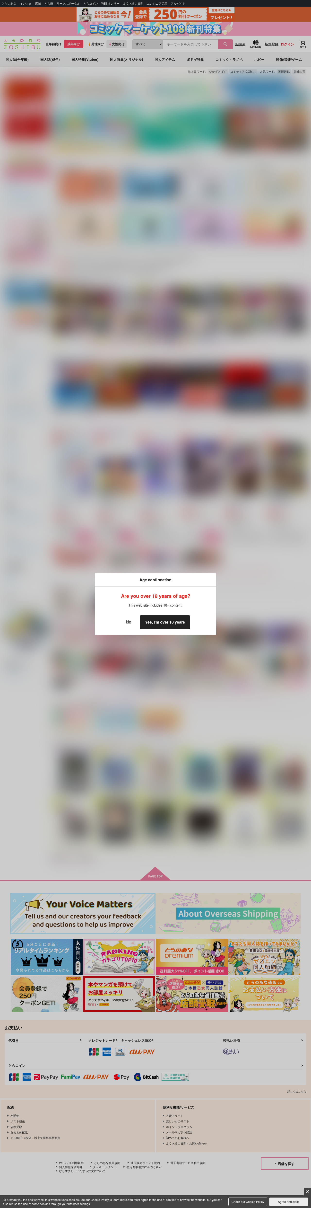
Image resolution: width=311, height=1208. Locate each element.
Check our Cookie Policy (248, 1201)
